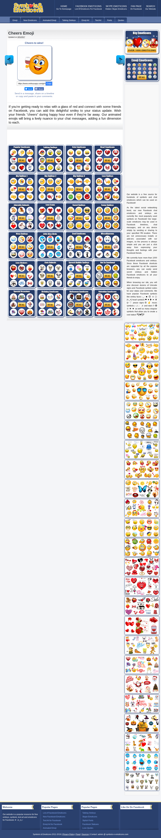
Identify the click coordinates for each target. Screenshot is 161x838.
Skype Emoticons (89, 817)
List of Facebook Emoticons (54, 813)
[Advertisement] (84, 64)
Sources (85, 834)
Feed (78, 834)
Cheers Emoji (21, 33)
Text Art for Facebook (52, 820)
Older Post (120, 58)
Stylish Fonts (87, 820)
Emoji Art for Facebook (52, 824)
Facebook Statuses (90, 824)
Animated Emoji (49, 828)
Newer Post (9, 58)
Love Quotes (87, 828)
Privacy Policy (69, 834)
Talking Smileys (89, 813)
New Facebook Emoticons (54, 817)
